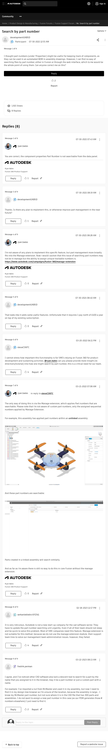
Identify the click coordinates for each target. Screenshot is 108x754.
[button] (105, 40)
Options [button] (100, 31)
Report (54, 85)
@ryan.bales (50, 360)
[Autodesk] (14, 4)
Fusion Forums (46, 23)
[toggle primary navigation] (5, 3)
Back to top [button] (13, 744)
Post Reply (92, 722)
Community (8, 16)
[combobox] (40, 3)
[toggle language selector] (89, 3)
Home (4, 23)
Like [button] (52, 80)
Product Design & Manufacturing (23, 23)
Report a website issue (91, 744)
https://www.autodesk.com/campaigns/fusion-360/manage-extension (40, 261)
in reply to (42, 393)
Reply (54, 73)
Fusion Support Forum (64, 23)
